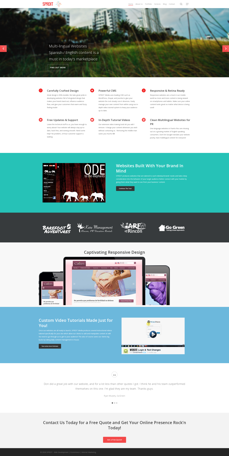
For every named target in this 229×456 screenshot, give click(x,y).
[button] (187, 4)
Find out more (58, 67)
